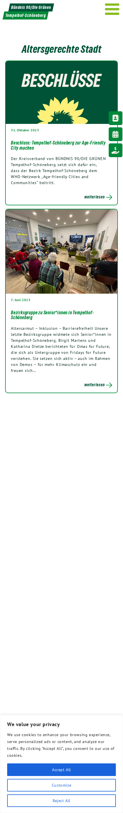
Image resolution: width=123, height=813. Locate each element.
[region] (61, 764)
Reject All (61, 800)
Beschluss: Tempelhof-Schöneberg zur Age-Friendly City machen (58, 145)
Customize (61, 785)
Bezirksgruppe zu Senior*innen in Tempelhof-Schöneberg (52, 315)
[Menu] (112, 9)
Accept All (61, 769)
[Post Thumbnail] (61, 92)
